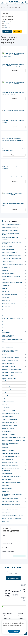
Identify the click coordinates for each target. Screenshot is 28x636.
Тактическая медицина (8, 312)
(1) (7, 21)
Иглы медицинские (7, 246)
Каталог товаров (10, 221)
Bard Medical (5, 521)
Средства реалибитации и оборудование (9, 379)
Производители (19, 556)
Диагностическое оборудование (10, 357)
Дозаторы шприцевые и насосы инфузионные (10, 444)
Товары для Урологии (8, 261)
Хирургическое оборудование (10, 498)
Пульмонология (6, 291)
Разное (4, 344)
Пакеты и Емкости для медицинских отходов (11, 242)
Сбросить (17, 31)
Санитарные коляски (7, 459)
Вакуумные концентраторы (9, 398)
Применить (7, 31)
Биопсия (4, 288)
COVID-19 (4, 354)
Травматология (6, 285)
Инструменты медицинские (9, 252)
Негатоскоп (5, 447)
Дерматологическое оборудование (11, 518)
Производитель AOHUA (8, 375)
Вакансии (20, 618)
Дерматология (6, 297)
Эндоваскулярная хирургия (9, 294)
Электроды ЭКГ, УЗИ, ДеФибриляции (11, 258)
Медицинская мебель (8, 401)
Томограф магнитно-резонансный (11, 456)
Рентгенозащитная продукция (10, 324)
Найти (22, 2)
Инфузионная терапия (8, 273)
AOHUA (4, 536)
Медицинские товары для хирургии (11, 224)
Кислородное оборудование (9, 422)
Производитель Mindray (8, 366)
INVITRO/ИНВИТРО (7, 383)
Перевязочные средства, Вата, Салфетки (10, 238)
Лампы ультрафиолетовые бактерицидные (13, 437)
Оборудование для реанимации (10, 462)
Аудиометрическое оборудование (11, 501)
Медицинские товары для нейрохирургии (9, 331)
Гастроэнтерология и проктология (11, 276)
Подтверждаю (14, 631)
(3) (6, 25)
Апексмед (6, 23)
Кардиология (5, 491)
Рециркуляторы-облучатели (9, 425)
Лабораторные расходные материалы (12, 282)
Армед (5, 25)
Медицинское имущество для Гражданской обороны (10, 350)
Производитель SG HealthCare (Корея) (12, 372)
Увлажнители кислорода (8, 434)
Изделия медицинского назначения (11, 255)
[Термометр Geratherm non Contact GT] (14, 167)
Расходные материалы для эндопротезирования (9, 336)
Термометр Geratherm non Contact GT (12, 177)
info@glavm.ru (16, 591)
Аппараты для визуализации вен (10, 453)
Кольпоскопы (5, 485)
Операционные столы (8, 450)
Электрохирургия (6, 300)
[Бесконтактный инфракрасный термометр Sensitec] (14, 111)
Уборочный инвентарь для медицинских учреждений (12, 340)
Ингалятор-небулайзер (8, 428)
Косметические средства (9, 315)
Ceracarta (5, 539)
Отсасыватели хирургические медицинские (13, 440)
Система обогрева (7, 473)
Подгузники (5, 270)
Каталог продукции (7, 613)
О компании (7, 616)
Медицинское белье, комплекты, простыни (10, 234)
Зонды (4, 279)
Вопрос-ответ (7, 618)
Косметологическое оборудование (11, 369)
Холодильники (6, 392)
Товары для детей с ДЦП (8, 410)
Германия (6, 27)
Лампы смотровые (7, 488)
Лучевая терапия (6, 327)
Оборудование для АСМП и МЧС (10, 360)
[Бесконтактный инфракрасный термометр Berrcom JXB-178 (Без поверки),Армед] (14, 54)
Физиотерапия (6, 407)
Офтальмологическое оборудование (11, 482)
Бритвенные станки (7, 321)
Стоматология (6, 267)
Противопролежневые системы (10, 413)
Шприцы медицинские (8, 249)
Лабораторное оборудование (10, 509)
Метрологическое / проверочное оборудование (11, 469)
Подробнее (14, 70)
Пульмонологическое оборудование (11, 476)
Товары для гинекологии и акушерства (12, 264)
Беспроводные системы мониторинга (12, 395)
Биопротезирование (7, 347)
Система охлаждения (8, 416)
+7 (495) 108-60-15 (24, 591)
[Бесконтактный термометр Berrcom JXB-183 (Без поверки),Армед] (14, 139)
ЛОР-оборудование (7, 479)
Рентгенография (6, 309)
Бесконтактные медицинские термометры (11, 505)
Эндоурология (6, 306)
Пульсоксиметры (6, 431)
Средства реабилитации (8, 303)
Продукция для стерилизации (10, 227)
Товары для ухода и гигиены (9, 419)
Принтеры (4, 404)
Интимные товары (7, 389)
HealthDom (7, 21)
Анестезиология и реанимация (10, 230)
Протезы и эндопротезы (8, 363)
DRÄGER (4, 547)
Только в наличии (8, 16)
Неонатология (6, 512)
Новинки (21, 616)
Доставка (20, 613)
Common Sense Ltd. (7, 543)
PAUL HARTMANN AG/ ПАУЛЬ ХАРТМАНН (12, 318)
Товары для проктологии (8, 386)
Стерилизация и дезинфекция (10, 465)
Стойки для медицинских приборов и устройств (12, 495)
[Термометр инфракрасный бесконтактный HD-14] (14, 194)
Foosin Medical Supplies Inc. (9, 551)
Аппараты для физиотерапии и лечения (12, 515)
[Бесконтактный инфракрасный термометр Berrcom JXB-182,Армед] (14, 83)
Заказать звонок (13, 578)
